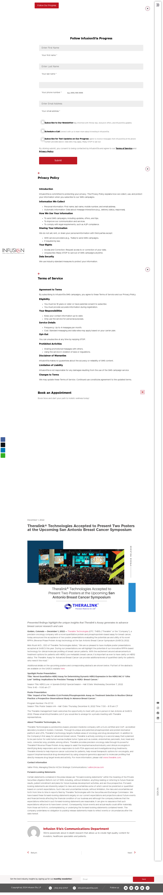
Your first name (49, 55)
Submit (58, 160)
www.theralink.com (112, 758)
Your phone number (52, 92)
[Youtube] (157, 702)
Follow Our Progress (46, 5)
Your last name (49, 74)
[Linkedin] (157, 718)
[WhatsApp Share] (3, 455)
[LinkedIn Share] (3, 450)
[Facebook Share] (3, 439)
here (63, 669)
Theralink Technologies (78, 631)
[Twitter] (137, 888)
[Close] (148, 8)
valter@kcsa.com (96, 767)
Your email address (51, 111)
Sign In (158, 792)
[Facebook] (157, 713)
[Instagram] (157, 707)
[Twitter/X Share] (3, 445)
